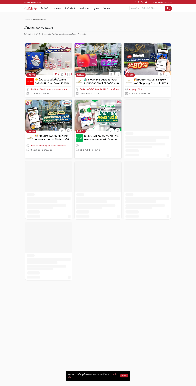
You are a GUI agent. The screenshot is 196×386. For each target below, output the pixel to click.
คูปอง (96, 8)
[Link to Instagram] (138, 2)
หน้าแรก (27, 19)
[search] (168, 8)
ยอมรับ (124, 376)
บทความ (57, 8)
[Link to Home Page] (30, 8)
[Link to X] (142, 2)
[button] (55, 74)
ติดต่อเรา (107, 8)
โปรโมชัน (45, 8)
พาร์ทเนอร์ (84, 8)
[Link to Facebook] (134, 2)
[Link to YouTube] (146, 2)
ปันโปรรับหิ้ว (70, 8)
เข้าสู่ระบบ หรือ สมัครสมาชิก (162, 2)
